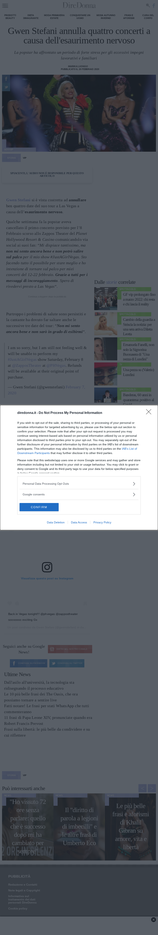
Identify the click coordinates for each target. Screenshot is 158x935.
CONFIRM (39, 507)
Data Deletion (56, 522)
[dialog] (79, 467)
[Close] (150, 413)
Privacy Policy (102, 522)
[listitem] (79, 484)
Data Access (79, 522)
